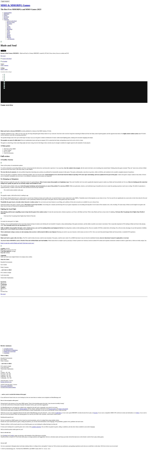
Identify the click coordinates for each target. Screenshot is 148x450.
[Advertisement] (47, 92)
